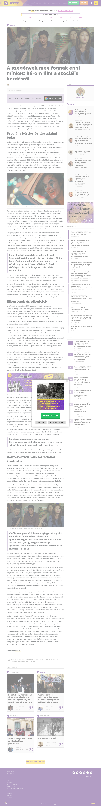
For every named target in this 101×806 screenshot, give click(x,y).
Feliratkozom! (50, 415)
